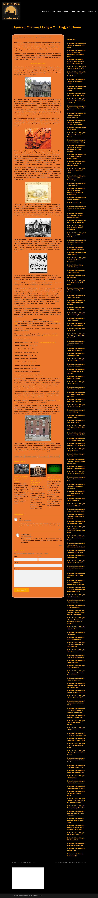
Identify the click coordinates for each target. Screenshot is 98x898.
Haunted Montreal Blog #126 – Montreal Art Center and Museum (76, 88)
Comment (17, 569)
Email (40, 556)
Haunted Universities (30, 456)
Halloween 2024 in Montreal (77, 203)
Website (16, 562)
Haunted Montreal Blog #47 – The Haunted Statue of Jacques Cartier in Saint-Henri (76, 582)
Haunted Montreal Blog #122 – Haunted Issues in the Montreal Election (54, 477)
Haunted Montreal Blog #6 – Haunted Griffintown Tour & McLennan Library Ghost (76, 827)
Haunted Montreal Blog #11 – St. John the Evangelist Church (76, 793)
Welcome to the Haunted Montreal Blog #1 (24, 862)
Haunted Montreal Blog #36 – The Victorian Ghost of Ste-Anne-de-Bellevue (76, 644)
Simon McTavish (54, 456)
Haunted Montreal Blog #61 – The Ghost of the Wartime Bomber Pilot (76, 493)
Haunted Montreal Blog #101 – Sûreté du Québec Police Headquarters (76, 259)
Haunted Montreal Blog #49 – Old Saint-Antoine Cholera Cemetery (76, 568)
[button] (95, 11)
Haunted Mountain (46, 37)
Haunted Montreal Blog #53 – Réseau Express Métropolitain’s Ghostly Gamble (76, 545)
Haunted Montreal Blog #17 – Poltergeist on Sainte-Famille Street (76, 760)
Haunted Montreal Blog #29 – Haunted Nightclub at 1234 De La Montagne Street (76, 685)
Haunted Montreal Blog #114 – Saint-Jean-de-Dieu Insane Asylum (76, 170)
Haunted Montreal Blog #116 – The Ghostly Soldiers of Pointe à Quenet (76, 156)
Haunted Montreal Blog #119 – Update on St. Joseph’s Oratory (76, 134)
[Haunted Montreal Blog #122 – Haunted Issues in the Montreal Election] (54, 469)
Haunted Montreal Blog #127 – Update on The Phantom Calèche (76, 81)
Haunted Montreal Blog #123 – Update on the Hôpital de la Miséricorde (76, 108)
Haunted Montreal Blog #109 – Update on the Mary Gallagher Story (76, 208)
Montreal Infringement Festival (47, 342)
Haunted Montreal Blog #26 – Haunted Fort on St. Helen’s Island (76, 703)
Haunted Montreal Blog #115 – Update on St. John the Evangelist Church (76, 163)
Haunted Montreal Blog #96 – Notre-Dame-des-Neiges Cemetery (76, 290)
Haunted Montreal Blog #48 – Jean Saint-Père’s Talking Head (76, 575)
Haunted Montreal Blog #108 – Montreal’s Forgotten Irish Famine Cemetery (75, 215)
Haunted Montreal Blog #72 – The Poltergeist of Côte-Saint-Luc (76, 427)
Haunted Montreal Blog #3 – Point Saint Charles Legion (69, 862)
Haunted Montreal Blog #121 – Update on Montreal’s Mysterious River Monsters (76, 122)
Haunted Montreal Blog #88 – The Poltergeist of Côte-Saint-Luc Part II (76, 336)
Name (16, 556)
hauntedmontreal (30, 37)
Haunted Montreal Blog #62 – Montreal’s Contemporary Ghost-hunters (76, 486)
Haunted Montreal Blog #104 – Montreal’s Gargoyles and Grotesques (76, 242)
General (40, 37)
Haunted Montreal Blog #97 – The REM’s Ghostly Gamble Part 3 (76, 282)
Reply (60, 529)
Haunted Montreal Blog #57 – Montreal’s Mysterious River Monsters (76, 516)
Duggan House (19, 456)
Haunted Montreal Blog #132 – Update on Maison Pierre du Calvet (76, 45)
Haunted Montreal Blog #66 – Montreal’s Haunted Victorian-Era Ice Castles (76, 461)
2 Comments (19, 39)
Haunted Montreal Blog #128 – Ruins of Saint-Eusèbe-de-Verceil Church (76, 74)
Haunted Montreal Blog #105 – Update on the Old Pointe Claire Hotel (76, 235)
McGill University (43, 456)
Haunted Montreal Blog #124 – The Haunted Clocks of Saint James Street (76, 100)
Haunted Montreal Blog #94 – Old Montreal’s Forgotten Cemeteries (76, 302)
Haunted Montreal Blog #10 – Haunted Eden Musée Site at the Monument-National (76, 800)
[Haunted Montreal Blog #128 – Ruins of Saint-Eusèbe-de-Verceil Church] (21, 469)
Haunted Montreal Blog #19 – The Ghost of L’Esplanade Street (76, 745)
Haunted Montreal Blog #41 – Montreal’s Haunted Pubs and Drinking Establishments (76, 612)
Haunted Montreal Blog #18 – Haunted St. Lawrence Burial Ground (76, 752)
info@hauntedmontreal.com (50, 335)
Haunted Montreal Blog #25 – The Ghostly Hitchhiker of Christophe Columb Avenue (76, 710)
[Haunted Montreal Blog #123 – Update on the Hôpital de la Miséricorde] (37, 470)
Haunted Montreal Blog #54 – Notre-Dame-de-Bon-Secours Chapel (76, 538)
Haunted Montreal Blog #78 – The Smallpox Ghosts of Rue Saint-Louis (76, 394)
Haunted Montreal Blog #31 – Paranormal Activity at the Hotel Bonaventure (76, 673)
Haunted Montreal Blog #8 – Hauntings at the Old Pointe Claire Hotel (76, 813)
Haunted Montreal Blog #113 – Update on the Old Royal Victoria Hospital (76, 178)
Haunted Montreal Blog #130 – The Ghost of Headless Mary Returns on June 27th (75, 61)
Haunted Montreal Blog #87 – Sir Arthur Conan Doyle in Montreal (76, 343)
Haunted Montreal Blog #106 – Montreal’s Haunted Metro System (75, 227)
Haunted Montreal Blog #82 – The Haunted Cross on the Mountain (76, 371)
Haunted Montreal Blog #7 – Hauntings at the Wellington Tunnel (76, 820)
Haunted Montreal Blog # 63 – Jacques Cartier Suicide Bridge (76, 479)
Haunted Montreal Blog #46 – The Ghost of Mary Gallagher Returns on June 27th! (76, 589)
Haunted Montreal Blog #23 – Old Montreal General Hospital (76, 722)
